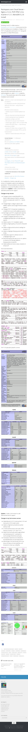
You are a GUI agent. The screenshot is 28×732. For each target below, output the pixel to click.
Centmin (17, 93)
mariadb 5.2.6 (23, 650)
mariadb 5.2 (18, 650)
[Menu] (26, 2)
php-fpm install (13, 654)
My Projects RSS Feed (5, 704)
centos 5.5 (3, 650)
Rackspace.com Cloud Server (8, 27)
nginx (13, 5)
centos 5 (20, 649)
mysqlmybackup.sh (5, 707)
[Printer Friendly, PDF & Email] (5, 22)
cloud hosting (4, 5)
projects (19, 5)
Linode (14, 152)
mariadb (13, 650)
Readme (7, 178)
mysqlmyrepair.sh (4, 709)
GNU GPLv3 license (19, 176)
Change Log (13, 178)
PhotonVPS (17, 161)
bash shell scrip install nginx (9, 649)
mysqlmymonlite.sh (5, 708)
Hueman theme (20, 727)
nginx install (14, 652)
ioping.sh (3, 711)
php (16, 5)
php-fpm (7, 654)
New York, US (8, 155)
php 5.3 (24, 652)
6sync (14, 155)
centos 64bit (8, 650)
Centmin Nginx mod (5, 705)
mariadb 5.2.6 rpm (5, 652)
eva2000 (3, 19)
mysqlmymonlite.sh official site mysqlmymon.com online (6, 665)
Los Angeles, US (8, 161)
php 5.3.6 (3, 654)
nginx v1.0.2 (20, 652)
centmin (16, 649)
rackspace (18, 654)
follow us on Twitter (15, 142)
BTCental (3, 95)
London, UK (7, 152)
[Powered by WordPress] (9, 727)
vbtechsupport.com (6, 2)
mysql (9, 5)
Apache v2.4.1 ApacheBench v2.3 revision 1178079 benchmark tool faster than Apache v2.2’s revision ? (19, 665)
